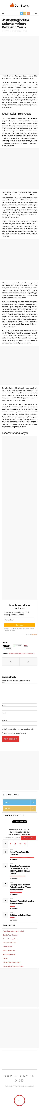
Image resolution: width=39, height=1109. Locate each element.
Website (4, 720)
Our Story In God (19, 1078)
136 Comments (14, 894)
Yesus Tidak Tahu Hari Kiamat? (20, 853)
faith (26, 31)
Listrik (5, 958)
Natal (33, 653)
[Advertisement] (19, 55)
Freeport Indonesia (9, 943)
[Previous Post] (11, 662)
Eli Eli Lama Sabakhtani (20, 915)
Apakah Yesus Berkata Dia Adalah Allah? (22, 902)
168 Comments (14, 878)
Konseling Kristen (9, 954)
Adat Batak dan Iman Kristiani (13, 931)
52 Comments (14, 920)
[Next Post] (28, 662)
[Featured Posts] (10, 844)
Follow (7, 802)
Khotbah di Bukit (9, 950)
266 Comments (14, 859)
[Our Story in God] (20, 5)
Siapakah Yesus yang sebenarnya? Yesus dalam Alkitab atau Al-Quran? (20, 869)
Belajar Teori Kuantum (10, 935)
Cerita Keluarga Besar (10, 939)
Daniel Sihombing (16, 31)
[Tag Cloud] (25, 844)
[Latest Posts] (15, 844)
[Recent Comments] (20, 844)
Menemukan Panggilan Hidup (13, 966)
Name (3, 705)
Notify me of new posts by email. (15, 733)
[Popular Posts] (5, 844)
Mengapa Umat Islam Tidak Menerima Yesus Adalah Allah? (20, 887)
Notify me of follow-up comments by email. (18, 729)
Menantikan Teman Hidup (12, 962)
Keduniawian (7, 947)
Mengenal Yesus (13, 653)
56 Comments (14, 908)
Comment (5, 682)
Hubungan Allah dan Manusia (24, 653)
